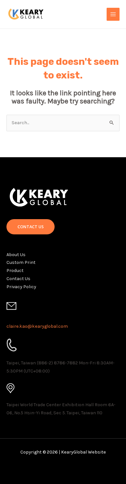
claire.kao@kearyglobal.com (37, 326)
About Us (16, 254)
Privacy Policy (21, 286)
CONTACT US (30, 227)
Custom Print (21, 262)
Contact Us (18, 278)
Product (15, 270)
